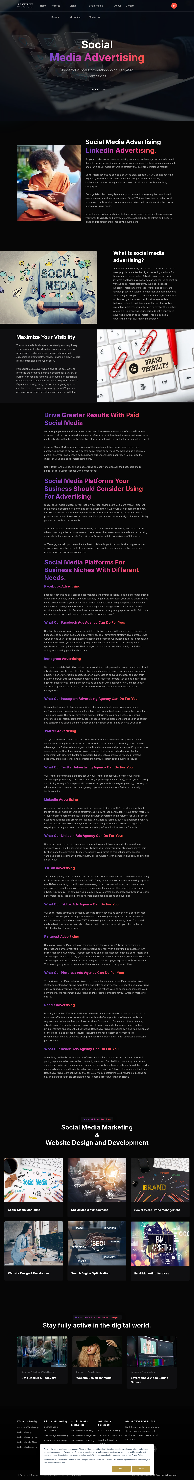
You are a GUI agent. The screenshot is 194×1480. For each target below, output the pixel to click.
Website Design (55, 7)
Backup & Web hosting (109, 1430)
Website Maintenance (27, 1447)
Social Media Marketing (96, 7)
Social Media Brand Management (157, 1210)
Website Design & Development (30, 1273)
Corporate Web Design (28, 1427)
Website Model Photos (27, 1442)
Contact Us (96, 89)
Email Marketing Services (151, 1273)
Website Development (27, 1437)
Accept (121, 1469)
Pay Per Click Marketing (55, 1440)
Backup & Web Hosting (43, 1372)
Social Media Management (89, 1210)
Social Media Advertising (82, 1440)
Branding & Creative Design (107, 1442)
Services (26, 1372)
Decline (141, 1469)
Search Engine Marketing (56, 1435)
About (117, 5)
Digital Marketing (75, 7)
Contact (130, 5)
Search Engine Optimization (90, 1273)
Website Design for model (94, 1378)
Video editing (148, 1372)
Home (43, 5)
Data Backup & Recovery (39, 1378)
